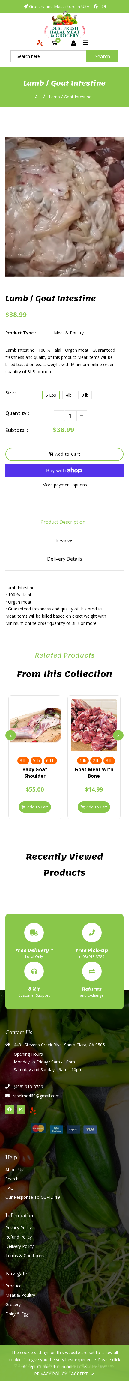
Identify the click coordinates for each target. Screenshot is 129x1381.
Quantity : (17, 413)
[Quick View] (35, 746)
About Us (14, 1169)
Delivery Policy (19, 1246)
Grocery (13, 1304)
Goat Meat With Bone (94, 772)
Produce (13, 1286)
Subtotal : (16, 430)
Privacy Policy (18, 1227)
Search (102, 56)
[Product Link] (45, 746)
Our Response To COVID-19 (32, 1197)
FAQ (9, 1188)
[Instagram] (104, 6)
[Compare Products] (24, 746)
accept (83, 1374)
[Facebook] (96, 6)
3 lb (85, 395)
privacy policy (50, 1374)
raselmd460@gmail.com (36, 1096)
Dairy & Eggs (18, 1314)
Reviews (65, 540)
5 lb (36, 760)
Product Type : (20, 333)
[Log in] (73, 43)
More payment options (64, 485)
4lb (69, 395)
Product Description (63, 522)
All (37, 97)
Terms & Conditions (24, 1255)
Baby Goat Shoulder (34, 772)
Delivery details (64, 559)
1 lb (83, 760)
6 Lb (50, 760)
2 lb (96, 760)
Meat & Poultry (20, 1295)
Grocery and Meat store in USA (59, 6)
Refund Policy (18, 1237)
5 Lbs (51, 395)
